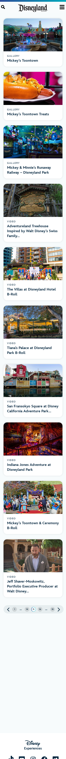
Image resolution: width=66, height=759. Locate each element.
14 (27, 609)
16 (40, 609)
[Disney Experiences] (33, 745)
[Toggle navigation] (62, 7)
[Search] (3, 7)
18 (53, 609)
